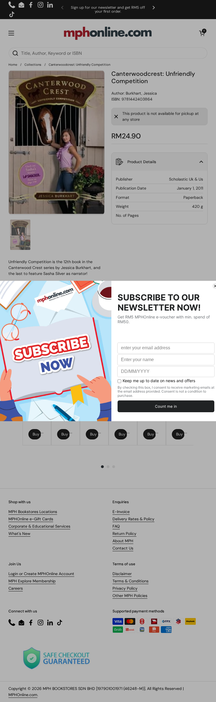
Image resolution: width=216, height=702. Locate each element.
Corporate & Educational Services (39, 526)
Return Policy (124, 533)
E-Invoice (121, 511)
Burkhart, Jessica (141, 93)
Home (12, 65)
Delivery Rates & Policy (133, 518)
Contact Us (122, 548)
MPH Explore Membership (32, 581)
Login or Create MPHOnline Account (41, 573)
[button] (202, 33)
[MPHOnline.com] (108, 33)
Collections (32, 65)
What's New (19, 533)
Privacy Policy (125, 588)
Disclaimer (122, 573)
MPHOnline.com (22, 694)
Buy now (37, 434)
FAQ (116, 526)
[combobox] (108, 53)
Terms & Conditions (130, 581)
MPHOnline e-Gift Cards (30, 518)
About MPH (122, 540)
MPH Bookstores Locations (32, 511)
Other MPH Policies (129, 595)
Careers (15, 588)
